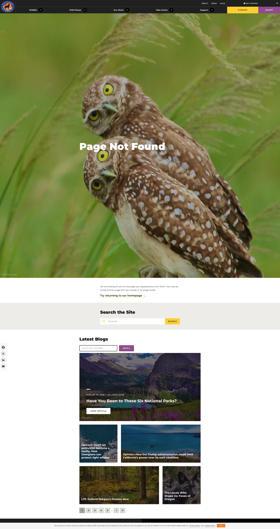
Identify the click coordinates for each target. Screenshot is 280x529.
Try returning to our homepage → (122, 295)
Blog (222, 3)
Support (204, 10)
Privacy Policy (194, 526)
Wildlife (33, 10)
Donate (242, 10)
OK (221, 526)
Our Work (118, 10)
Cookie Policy (210, 526)
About (205, 3)
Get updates (251, 3)
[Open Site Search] (277, 3)
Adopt (269, 10)
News (214, 3)
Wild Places (75, 10)
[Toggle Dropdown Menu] (41, 10)
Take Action (162, 10)
